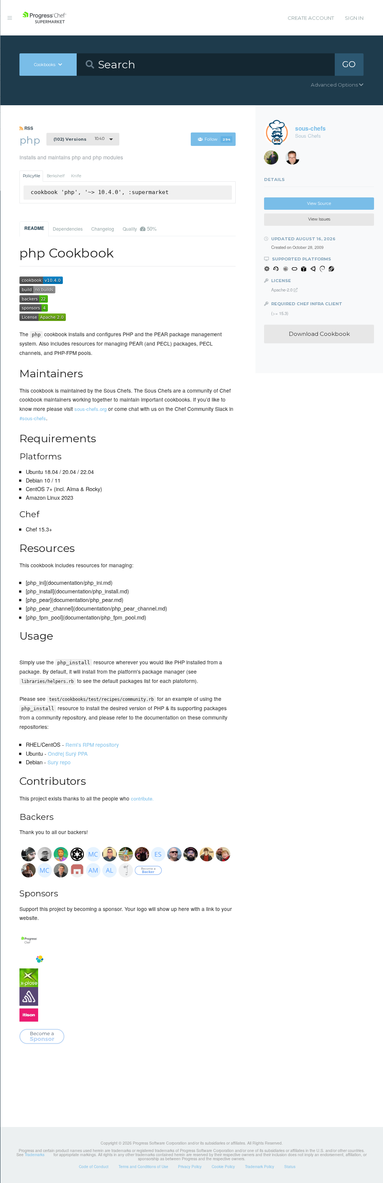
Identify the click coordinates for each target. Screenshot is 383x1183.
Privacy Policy (190, 1166)
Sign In (354, 18)
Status (289, 1166)
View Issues (319, 219)
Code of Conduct (93, 1166)
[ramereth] (295, 159)
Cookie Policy (223, 1166)
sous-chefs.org (90, 408)
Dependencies (68, 228)
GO (349, 64)
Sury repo (59, 762)
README (34, 228)
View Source (319, 203)
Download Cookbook (319, 333)
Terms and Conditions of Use (143, 1166)
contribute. (142, 798)
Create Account (311, 18)
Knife (76, 176)
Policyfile (31, 176)
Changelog (102, 228)
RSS (28, 128)
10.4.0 (78, 138)
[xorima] (274, 159)
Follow (217, 139)
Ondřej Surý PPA (68, 753)
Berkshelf (56, 176)
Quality (140, 228)
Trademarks (35, 1154)
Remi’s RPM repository (92, 744)
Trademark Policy (259, 1166)
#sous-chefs (32, 418)
